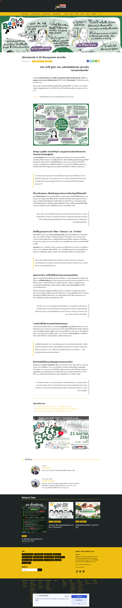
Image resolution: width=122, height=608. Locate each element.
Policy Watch (38, 557)
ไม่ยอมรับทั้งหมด (79, 600)
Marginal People (33, 592)
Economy (24, 585)
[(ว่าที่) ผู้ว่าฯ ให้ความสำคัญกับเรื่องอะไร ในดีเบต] (61, 511)
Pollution (48, 582)
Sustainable (48, 589)
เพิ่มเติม (36, 600)
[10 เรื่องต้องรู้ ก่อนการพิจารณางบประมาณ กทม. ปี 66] (34, 518)
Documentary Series (80, 591)
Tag (23, 551)
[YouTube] (83, 571)
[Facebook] (88, 62)
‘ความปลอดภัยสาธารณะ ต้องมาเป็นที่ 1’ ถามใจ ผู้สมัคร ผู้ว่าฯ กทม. (53, 406)
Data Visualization (73, 582)
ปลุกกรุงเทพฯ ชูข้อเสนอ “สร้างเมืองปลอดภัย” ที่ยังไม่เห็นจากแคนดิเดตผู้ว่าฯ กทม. (57, 409)
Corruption (25, 586)
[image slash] (62, 14)
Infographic (72, 584)
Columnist (65, 584)
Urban (34, 61)
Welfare (31, 586)
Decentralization (33, 584)
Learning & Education (32, 590)
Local (40, 585)
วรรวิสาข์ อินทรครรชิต (48, 481)
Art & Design (41, 586)
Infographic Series (72, 590)
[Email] (96, 62)
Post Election (48, 557)
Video (82, 14)
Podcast (93, 14)
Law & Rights (25, 583)
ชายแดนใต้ (58, 560)
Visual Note (40, 61)
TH (67, 596)
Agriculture (48, 587)
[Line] (93, 62)
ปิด (79, 603)
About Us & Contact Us (84, 551)
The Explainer (80, 584)
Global (40, 582)
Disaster (48, 583)
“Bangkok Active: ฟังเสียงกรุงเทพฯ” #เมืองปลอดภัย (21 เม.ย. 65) (53, 411)
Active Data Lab (28, 554)
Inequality (57, 554)
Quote (64, 586)
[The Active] (60, 6)
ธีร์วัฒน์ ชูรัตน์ (46, 468)
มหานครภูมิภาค (26, 563)
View (87, 14)
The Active (36, 97)
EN (65, 596)
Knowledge (72, 587)
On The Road (80, 589)
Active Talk (95, 583)
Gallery (87, 582)
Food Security (33, 587)
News (66, 14)
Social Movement (32, 582)
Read (71, 14)
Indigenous (48, 554)
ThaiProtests (38, 560)
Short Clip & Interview (80, 582)
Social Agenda (35, 14)
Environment (56, 14)
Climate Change (47, 586)
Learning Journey (80, 587)
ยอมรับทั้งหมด (79, 596)
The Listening (49, 560)
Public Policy (25, 14)
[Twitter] (80, 571)
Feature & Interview (65, 582)
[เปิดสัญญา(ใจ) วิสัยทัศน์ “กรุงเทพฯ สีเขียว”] (87, 511)
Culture (40, 588)
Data (76, 14)
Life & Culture (46, 14)
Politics (24, 536)
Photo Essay (88, 583)
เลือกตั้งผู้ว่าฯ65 (48, 61)
